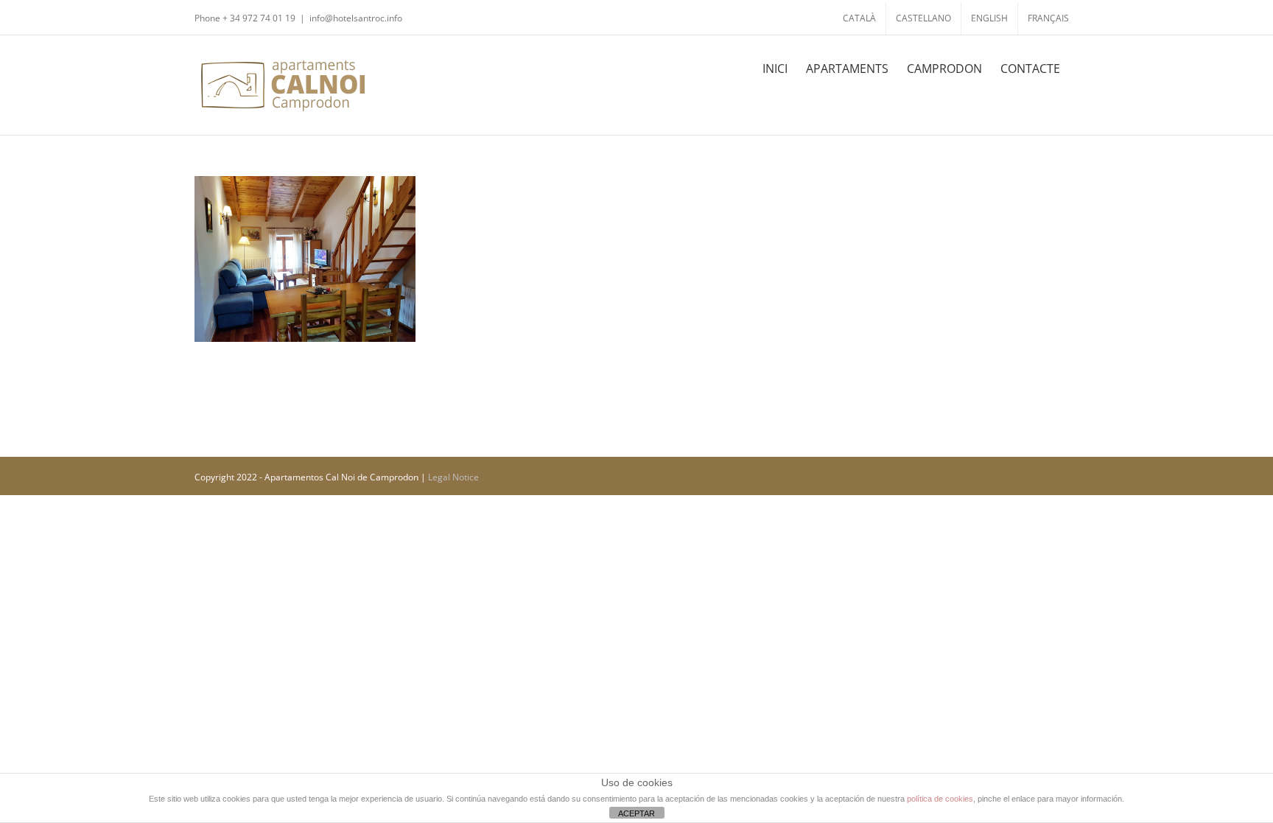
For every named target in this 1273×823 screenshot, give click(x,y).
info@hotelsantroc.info (355, 18)
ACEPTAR (636, 813)
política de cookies (940, 798)
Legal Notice (453, 477)
